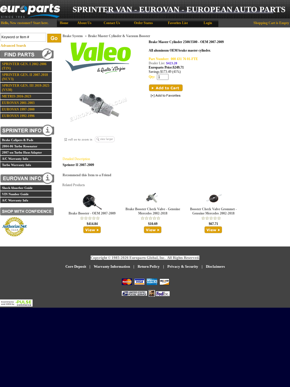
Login (208, 23)
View (92, 229)
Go (54, 38)
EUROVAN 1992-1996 (18, 116)
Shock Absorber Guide (17, 188)
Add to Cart (166, 88)
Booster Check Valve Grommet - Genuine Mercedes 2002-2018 (213, 211)
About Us (84, 23)
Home (64, 23)
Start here (40, 23)
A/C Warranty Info (15, 158)
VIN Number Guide (15, 194)
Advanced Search (13, 46)
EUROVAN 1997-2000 (18, 109)
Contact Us (112, 23)
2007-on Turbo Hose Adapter (22, 152)
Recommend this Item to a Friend (87, 175)
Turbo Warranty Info (16, 165)
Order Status (143, 23)
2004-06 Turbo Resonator (19, 146)
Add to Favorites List (166, 96)
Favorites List (178, 23)
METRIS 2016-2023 (16, 96)
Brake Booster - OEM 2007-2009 (92, 213)
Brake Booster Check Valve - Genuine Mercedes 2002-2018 (152, 211)
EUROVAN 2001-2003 (18, 103)
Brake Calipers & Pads (17, 140)
